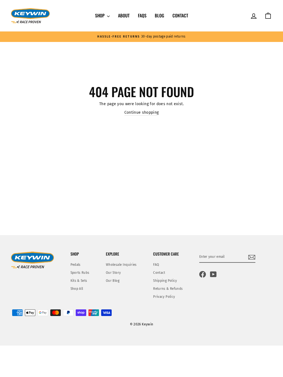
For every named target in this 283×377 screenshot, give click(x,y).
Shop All (76, 289)
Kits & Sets (78, 281)
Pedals (75, 265)
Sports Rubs (80, 273)
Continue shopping (141, 112)
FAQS (142, 15)
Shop (100, 15)
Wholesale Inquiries (121, 265)
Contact (180, 15)
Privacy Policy (164, 297)
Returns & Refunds (168, 289)
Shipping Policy (165, 281)
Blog (159, 15)
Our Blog (112, 281)
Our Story (113, 273)
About (124, 15)
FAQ (156, 265)
